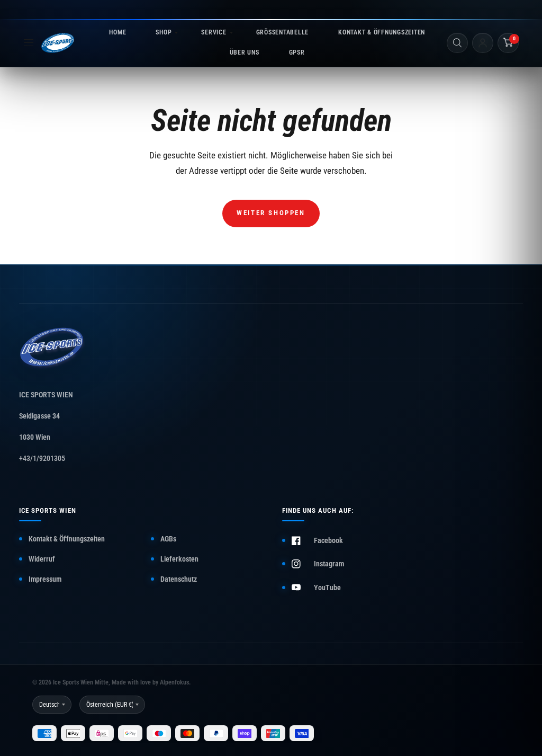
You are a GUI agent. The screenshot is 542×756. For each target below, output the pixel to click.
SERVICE (213, 32)
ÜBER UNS (244, 52)
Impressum (45, 579)
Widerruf (42, 559)
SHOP (163, 32)
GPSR (297, 52)
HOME (117, 32)
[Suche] (457, 43)
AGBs (168, 539)
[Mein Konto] (482, 43)
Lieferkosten (179, 559)
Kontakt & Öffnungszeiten (67, 539)
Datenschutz (178, 579)
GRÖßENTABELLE (282, 32)
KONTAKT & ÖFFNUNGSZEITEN (381, 32)
